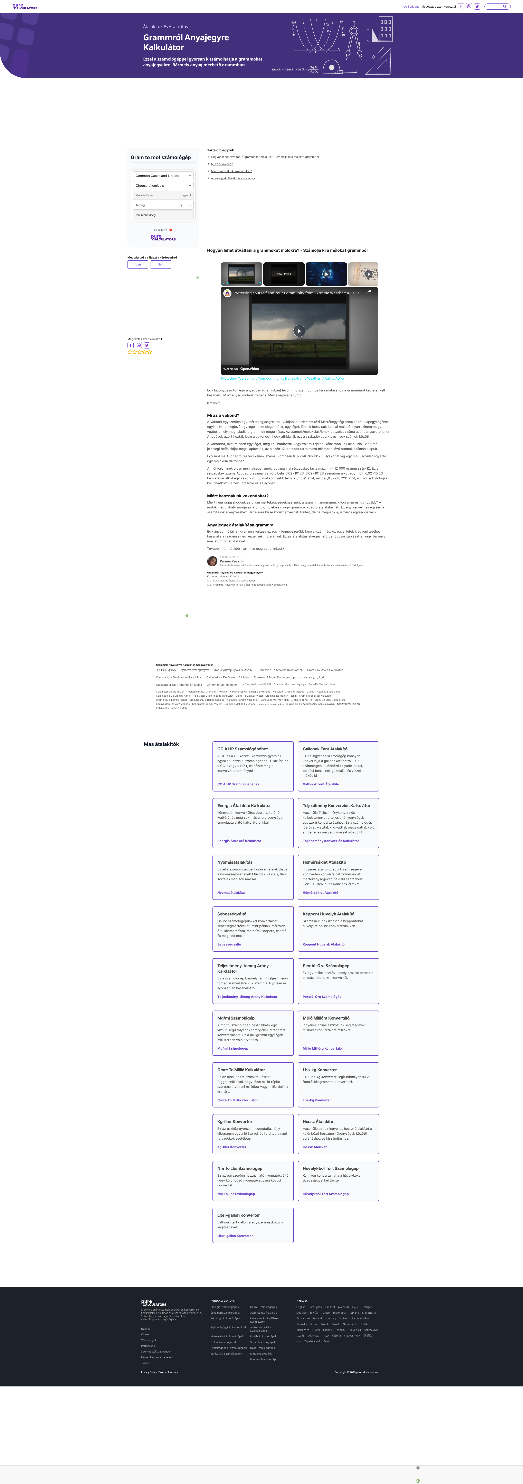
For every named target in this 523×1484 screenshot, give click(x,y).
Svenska (301, 1324)
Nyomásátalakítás (231, 892)
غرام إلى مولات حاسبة (313, 677)
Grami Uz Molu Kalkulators (329, 699)
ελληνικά (312, 1335)
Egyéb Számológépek (263, 1336)
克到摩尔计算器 (166, 670)
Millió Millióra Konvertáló (322, 1048)
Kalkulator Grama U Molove (288, 691)
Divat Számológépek (262, 1347)
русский (343, 1307)
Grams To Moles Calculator (325, 670)
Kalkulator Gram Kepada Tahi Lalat (213, 695)
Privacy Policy (149, 1372)
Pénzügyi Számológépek (226, 1318)
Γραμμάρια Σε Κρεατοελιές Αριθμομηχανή (310, 703)
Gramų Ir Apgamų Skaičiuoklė (323, 691)
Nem (161, 264)
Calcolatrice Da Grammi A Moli (173, 695)
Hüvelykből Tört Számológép (326, 1194)
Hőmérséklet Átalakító (320, 892)
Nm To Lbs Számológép (236, 1194)
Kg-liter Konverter (231, 1147)
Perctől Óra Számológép (322, 997)
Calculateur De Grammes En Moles (179, 684)
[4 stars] (144, 352)
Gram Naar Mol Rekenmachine (206, 699)
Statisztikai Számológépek (226, 1353)
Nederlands (350, 1324)
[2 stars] (134, 352)
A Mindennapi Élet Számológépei (261, 1329)
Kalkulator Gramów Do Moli (242, 699)
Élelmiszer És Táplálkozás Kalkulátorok (265, 1320)
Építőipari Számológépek (225, 1312)
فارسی (300, 1335)
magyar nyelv (352, 1335)
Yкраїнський (312, 1341)
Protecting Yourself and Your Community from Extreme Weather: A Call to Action (299, 292)
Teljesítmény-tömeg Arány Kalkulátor (247, 997)
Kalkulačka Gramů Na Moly (171, 707)
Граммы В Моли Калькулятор (274, 677)
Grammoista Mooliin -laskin (281, 695)
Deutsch (301, 1312)
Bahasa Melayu (361, 1318)
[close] (418, 1468)
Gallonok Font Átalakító (321, 784)
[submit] (505, 6)
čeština (336, 1335)
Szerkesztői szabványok (156, 1351)
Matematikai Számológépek (227, 1336)
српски (340, 1329)
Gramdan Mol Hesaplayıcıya (290, 684)
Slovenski (355, 1329)
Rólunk (145, 1328)
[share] (369, 291)
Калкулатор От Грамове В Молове (250, 691)
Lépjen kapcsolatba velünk (157, 1357)
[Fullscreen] (259, 283)
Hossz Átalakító (315, 1147)
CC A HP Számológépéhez (238, 784)
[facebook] (461, 6)
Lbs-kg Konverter (317, 1100)
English (300, 1307)
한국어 (316, 1329)
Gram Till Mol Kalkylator (249, 695)
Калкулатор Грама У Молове (173, 703)
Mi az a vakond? (222, 164)
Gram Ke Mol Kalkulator (321, 684)
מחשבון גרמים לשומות (348, 703)
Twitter (145, 1363)
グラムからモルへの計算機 (256, 684)
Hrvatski (318, 1318)
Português (315, 1307)
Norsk (325, 1324)
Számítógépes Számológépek (229, 1347)
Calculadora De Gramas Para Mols (178, 677)
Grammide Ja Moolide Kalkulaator (279, 670)
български (303, 1318)
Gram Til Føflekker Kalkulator (315, 695)
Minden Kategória (261, 1353)
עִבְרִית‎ (325, 1335)
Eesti (327, 1341)
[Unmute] (228, 283)
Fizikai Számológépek (224, 1342)
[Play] (223, 283)
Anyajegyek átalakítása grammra (233, 178)
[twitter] (477, 6)
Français (368, 1307)
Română (354, 1312)
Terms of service (168, 1372)
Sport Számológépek (263, 1342)
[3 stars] (139, 352)
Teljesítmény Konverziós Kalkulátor (331, 841)
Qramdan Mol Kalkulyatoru (240, 703)
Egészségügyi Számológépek (229, 1327)
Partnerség (148, 1345)
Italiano (344, 1318)
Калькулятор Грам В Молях (233, 670)
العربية (355, 1307)
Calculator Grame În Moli (170, 691)
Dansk (336, 1324)
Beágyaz (413, 6)
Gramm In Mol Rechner (222, 684)
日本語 (314, 1312)
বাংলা (298, 1341)
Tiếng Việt (302, 1329)
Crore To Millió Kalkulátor (237, 1100)
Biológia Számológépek (225, 1307)
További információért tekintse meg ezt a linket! (245, 548)
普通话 (368, 1335)
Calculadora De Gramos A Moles (227, 677)
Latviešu (328, 1329)
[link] (227, 293)
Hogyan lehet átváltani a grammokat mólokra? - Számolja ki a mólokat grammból (265, 157)
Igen (138, 264)
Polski (364, 1324)
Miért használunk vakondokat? (231, 171)
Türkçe (325, 1312)
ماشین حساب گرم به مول (270, 703)
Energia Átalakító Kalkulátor (239, 841)
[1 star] (129, 352)
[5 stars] (149, 352)
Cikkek (145, 1334)
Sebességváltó (229, 944)
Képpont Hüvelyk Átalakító (324, 944)
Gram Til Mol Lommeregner (171, 699)
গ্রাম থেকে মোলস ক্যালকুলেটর (195, 670)
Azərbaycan (371, 1329)
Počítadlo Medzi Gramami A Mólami (207, 691)
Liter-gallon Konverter (235, 1236)
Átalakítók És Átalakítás (165, 26)
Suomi (314, 1324)
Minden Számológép (263, 1359)
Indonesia (339, 1312)
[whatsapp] (469, 6)
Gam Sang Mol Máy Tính (274, 699)
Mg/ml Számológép (232, 1048)
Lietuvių (331, 1318)
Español (330, 1307)
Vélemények (149, 1340)
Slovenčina (369, 1312)
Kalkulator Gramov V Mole (207, 703)
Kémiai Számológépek (263, 1307)
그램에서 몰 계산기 (301, 699)
